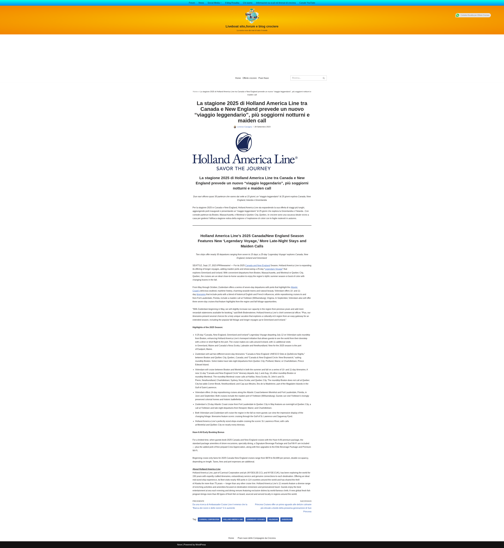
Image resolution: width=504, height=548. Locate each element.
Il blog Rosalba (232, 3)
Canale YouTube (307, 3)
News (201, 3)
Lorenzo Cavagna (244, 127)
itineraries (201, 294)
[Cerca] (324, 78)
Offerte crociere (250, 78)
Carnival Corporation (209, 519)
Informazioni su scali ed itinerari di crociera (276, 3)
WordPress (200, 545)
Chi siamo (247, 3)
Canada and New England (257, 265)
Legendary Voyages (256, 519)
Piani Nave (263, 78)
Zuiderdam (286, 519)
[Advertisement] (252, 54)
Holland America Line (233, 519)
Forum (192, 3)
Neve (179, 545)
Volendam (273, 519)
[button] (221, 2)
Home (238, 78)
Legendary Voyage (273, 269)
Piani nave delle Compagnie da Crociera (257, 538)
